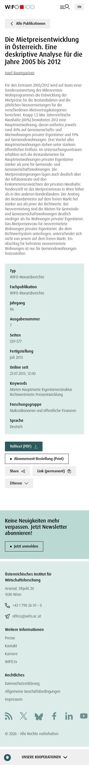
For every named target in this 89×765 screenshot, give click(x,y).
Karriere (11, 653)
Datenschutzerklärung (22, 683)
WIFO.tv (11, 661)
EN (79, 7)
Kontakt (11, 645)
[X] (23, 716)
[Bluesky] (39, 716)
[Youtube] (84, 716)
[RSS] (8, 716)
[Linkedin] (69, 716)
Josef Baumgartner (20, 72)
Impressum (13, 699)
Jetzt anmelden (26, 546)
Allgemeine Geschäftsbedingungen (32, 691)
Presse (10, 638)
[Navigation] (65, 7)
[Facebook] (54, 716)
